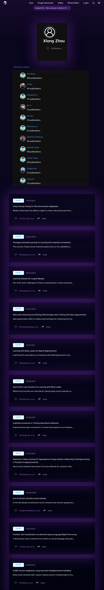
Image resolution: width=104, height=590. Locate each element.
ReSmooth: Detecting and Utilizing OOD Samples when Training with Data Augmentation (49, 314)
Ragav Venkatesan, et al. (30, 510)
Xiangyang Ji (32, 95)
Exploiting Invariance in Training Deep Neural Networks (36, 423)
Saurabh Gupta (33, 147)
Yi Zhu (29, 84)
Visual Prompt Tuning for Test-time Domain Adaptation (35, 206)
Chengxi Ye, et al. (28, 435)
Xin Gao (30, 116)
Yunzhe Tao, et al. (27, 547)
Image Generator (46, 3)
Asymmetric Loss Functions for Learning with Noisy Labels (37, 387)
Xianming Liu (32, 126)
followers (56, 48)
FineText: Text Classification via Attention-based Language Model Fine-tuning (45, 534)
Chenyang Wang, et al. (29, 327)
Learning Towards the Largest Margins (28, 278)
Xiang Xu (30, 179)
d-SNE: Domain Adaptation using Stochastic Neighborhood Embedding (42, 570)
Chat (31, 3)
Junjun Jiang (32, 158)
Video (60, 3)
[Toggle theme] (94, 3)
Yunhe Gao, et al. (27, 218)
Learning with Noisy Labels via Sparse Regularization (35, 351)
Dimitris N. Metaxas (35, 137)
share (44, 218)
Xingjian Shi (32, 168)
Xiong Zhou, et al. (28, 254)
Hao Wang (31, 74)
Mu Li (29, 105)
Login (86, 3)
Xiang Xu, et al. (27, 583)
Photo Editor (73, 3)
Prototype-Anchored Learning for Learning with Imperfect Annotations (42, 242)
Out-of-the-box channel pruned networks (29, 498)
